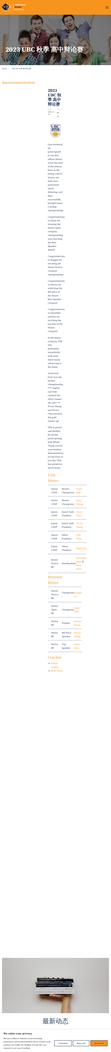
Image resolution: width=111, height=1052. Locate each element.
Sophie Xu (81, 548)
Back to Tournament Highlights (18, 82)
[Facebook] (58, 117)
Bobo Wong (57, 670)
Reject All (81, 1043)
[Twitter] (58, 113)
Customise (63, 1043)
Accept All (99, 1043)
